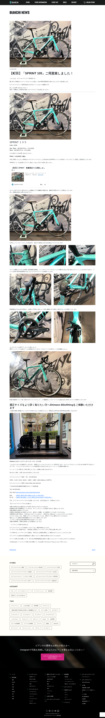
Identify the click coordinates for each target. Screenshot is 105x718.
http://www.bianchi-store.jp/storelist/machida (28, 492)
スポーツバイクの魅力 (51, 676)
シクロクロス (14, 619)
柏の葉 (13, 682)
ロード (66, 692)
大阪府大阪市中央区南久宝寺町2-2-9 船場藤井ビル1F (24, 610)
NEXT (93, 550)
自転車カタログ (68, 690)
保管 (48, 688)
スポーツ (66, 694)
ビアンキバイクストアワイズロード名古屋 (46, 571)
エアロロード (55, 610)
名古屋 (13, 691)
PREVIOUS (13, 550)
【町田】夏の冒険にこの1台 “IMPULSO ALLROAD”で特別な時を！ (34, 497)
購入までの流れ (33, 679)
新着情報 (66, 674)
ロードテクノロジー (33, 698)
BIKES (65, 2)
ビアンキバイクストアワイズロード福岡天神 (45, 580)
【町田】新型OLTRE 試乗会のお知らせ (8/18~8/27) (30, 495)
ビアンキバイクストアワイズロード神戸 (21, 580)
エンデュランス (15, 614)
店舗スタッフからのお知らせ (18, 595)
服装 (48, 683)
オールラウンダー (50, 614)
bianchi (44, 619)
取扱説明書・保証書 (86, 687)
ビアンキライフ (68, 687)
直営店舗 (14, 677)
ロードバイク (14, 628)
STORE (28, 2)
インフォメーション (39, 591)
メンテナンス (49, 690)
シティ (66, 697)
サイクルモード (27, 614)
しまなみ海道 (26, 605)
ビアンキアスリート (87, 679)
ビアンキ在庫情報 (15, 623)
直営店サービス (33, 676)
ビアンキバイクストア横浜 (17, 567)
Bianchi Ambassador (86, 682)
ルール (48, 693)
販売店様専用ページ (86, 701)
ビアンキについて (33, 689)
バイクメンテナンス (33, 681)
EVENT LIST (55, 2)
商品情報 (50, 591)
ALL (12, 591)
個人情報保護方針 (85, 696)
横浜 (13, 679)
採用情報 (84, 698)
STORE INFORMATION (41, 2)
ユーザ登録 (84, 694)
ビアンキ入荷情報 (28, 623)
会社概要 (84, 703)
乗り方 (48, 681)
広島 (13, 684)
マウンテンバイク (26, 628)
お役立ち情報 (50, 696)
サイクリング (46, 605)
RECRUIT (74, 2)
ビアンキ (39, 623)
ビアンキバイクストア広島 (53, 567)
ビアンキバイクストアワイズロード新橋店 (21, 571)
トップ (13, 674)
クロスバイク (25, 619)
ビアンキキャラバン (86, 676)
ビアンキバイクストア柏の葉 (36, 567)
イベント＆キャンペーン (24, 591)
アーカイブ (67, 702)
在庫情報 (52, 619)
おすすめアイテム (50, 686)
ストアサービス (33, 674)
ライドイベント (15, 605)
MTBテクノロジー (33, 703)
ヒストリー (32, 696)
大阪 (13, 696)
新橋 (13, 698)
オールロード (47, 628)
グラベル (37, 628)
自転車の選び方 (50, 679)
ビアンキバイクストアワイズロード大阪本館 (47, 576)
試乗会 (47, 623)
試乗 (30, 683)
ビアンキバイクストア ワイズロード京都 (21, 576)
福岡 (13, 689)
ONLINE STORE (90, 2)
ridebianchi (55, 623)
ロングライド (38, 614)
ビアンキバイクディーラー (88, 674)
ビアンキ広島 (44, 610)
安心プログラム (33, 686)
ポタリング (35, 619)
